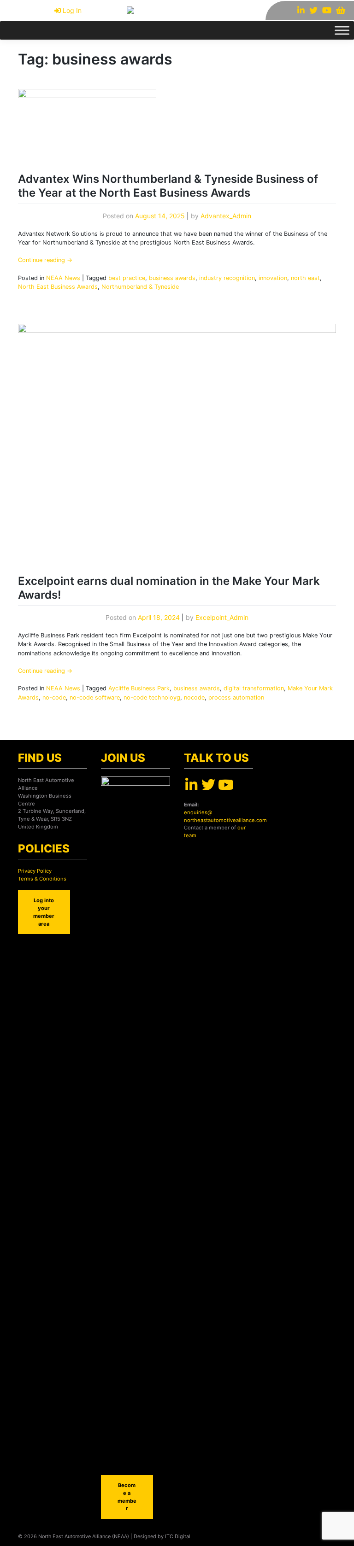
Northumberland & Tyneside (140, 286)
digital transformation (254, 688)
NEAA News (63, 277)
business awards (172, 277)
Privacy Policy (35, 871)
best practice (126, 277)
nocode (194, 697)
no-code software (95, 697)
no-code (54, 697)
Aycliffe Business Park (139, 688)
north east (305, 277)
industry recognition (227, 277)
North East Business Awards (58, 286)
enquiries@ (198, 812)
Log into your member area (43, 912)
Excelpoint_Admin (221, 617)
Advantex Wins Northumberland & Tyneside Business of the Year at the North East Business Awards (168, 185)
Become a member (127, 1496)
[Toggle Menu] (342, 30)
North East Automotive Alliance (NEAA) (83, 1536)
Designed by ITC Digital (162, 1536)
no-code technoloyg (152, 697)
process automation (236, 697)
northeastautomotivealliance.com (225, 820)
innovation (273, 277)
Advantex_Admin (226, 216)
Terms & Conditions (42, 878)
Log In (72, 10)
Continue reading (45, 260)
